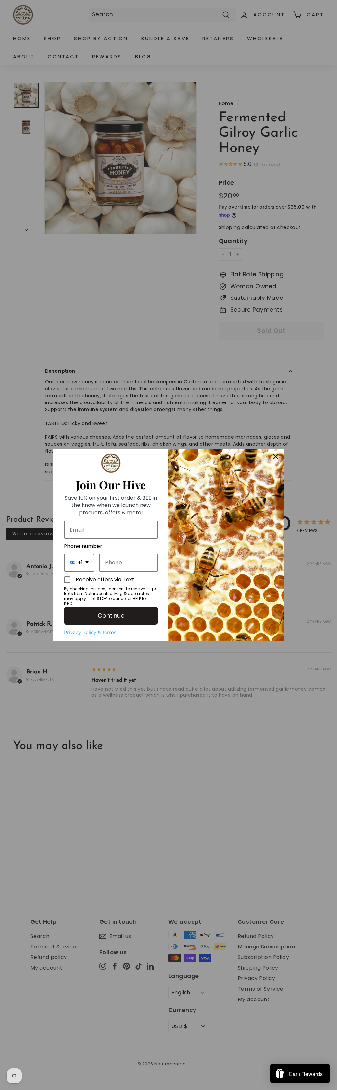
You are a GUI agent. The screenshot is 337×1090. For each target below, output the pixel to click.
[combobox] (79, 563)
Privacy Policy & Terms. (90, 632)
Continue (111, 615)
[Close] (276, 457)
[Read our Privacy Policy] (154, 590)
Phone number (83, 546)
